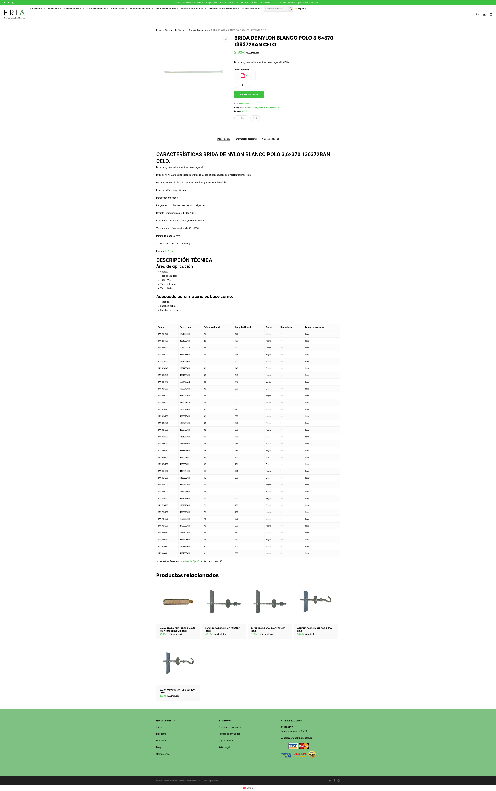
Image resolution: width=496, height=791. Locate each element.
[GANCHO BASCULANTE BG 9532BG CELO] (178, 663)
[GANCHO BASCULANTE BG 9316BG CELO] (316, 602)
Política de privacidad (229, 733)
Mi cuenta (161, 733)
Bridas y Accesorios (198, 30)
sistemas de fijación (190, 561)
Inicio (158, 30)
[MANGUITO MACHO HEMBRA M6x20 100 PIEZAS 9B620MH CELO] (178, 602)
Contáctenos (163, 754)
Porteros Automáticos (192, 8)
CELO (244, 111)
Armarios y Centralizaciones (223, 8)
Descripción (223, 139)
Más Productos (252, 8)
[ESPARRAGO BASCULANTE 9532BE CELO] (224, 602)
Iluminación (53, 8)
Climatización (118, 8)
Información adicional (246, 139)
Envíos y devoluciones (230, 727)
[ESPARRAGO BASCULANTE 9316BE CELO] (270, 602)
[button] (226, 39)
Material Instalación (96, 8)
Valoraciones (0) (270, 139)
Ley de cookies (226, 740)
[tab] (223, 139)
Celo (170, 251)
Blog (158, 747)
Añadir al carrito (249, 94)
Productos (161, 740)
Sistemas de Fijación (175, 30)
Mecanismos (36, 8)
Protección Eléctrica (166, 8)
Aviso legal (224, 747)
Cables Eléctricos (72, 8)
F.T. (247, 75)
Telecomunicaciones (140, 8)
